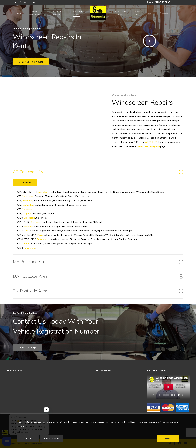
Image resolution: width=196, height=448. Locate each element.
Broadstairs (29, 217)
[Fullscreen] (183, 394)
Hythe (26, 243)
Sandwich (28, 226)
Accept (168, 438)
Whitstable (28, 196)
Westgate (27, 209)
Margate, (26, 213)
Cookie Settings (51, 438)
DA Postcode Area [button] (30, 276)
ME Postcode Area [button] (30, 262)
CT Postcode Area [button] (30, 172)
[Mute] (178, 394)
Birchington (27, 205)
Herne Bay (27, 200)
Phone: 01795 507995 (158, 2)
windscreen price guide (148, 146)
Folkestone (42, 239)
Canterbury (43, 192)
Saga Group (29, 248)
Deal (26, 230)
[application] (168, 387)
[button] (31, 61)
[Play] (153, 394)
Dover (39, 235)
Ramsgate (35, 222)
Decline (28, 438)
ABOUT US (151, 142)
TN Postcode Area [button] (30, 291)
